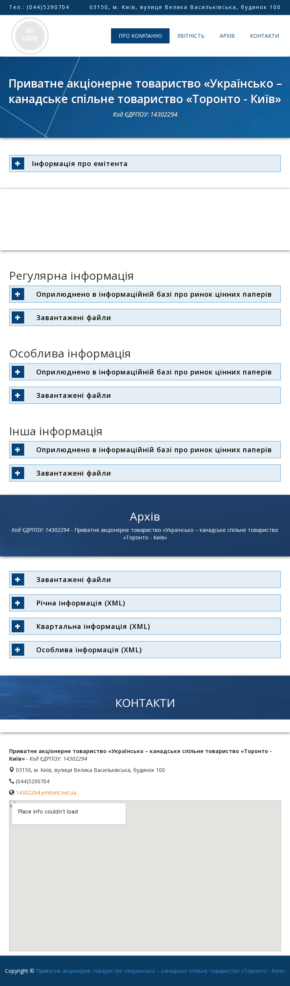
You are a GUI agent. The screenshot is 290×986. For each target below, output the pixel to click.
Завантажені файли (71, 317)
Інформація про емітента (80, 163)
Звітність (191, 35)
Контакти (264, 35)
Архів (227, 35)
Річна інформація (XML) (78, 602)
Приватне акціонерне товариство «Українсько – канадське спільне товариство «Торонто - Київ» (160, 970)
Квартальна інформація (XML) (91, 626)
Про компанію (140, 35)
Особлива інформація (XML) (87, 649)
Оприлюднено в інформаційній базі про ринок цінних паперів (152, 294)
